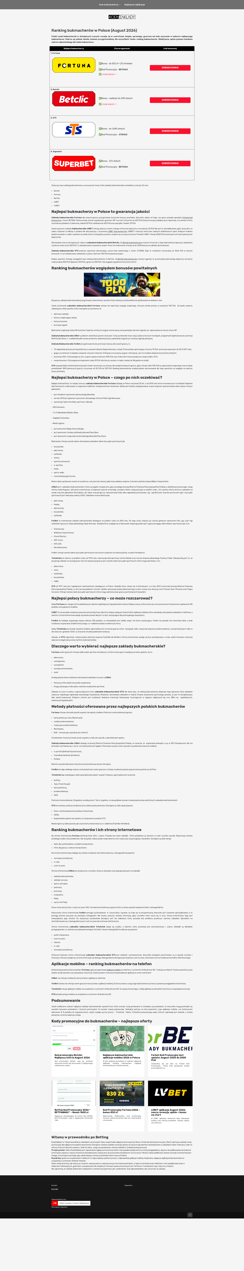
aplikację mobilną (114, 970)
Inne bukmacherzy (109, 4)
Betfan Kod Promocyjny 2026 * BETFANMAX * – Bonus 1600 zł (72, 1111)
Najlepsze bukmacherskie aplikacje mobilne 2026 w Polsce (121, 1056)
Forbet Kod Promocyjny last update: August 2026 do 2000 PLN (168, 1057)
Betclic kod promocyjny (132, 243)
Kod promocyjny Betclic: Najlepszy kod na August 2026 (72, 1056)
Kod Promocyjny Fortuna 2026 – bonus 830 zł (121, 1111)
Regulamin (128, 1185)
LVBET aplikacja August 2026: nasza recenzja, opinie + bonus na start (168, 1112)
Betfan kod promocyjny (127, 259)
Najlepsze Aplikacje (134, 4)
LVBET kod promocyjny (117, 231)
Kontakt (54, 1189)
